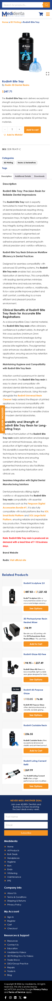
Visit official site (18, 560)
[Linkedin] (15, 997)
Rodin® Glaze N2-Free (35, 654)
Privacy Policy (40, 989)
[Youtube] (25, 997)
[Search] (46, 5)
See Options (36, 608)
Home (5, 22)
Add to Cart (36, 644)
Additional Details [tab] (23, 176)
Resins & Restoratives (27, 162)
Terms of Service (17, 992)
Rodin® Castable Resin (35, 725)
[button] (12, 134)
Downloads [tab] (39, 176)
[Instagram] (10, 997)
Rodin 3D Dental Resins (17, 85)
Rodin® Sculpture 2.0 (34, 583)
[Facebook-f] (5, 997)
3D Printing (15, 22)
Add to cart (32, 129)
